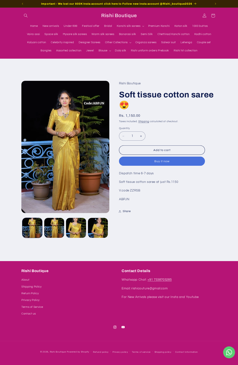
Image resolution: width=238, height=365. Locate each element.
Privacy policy (120, 352)
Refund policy (101, 352)
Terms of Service (32, 307)
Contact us (28, 313)
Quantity (124, 128)
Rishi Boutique (58, 352)
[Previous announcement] (22, 3)
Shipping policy (163, 352)
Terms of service (141, 352)
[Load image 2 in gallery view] (54, 228)
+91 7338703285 (159, 280)
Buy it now (162, 161)
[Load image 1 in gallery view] (32, 228)
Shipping (143, 121)
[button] (25, 15)
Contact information (186, 352)
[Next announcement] (215, 3)
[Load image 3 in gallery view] (76, 228)
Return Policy (30, 293)
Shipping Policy (31, 286)
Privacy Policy (30, 300)
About (25, 280)
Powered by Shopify (78, 352)
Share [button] (127, 211)
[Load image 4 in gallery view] (98, 228)
